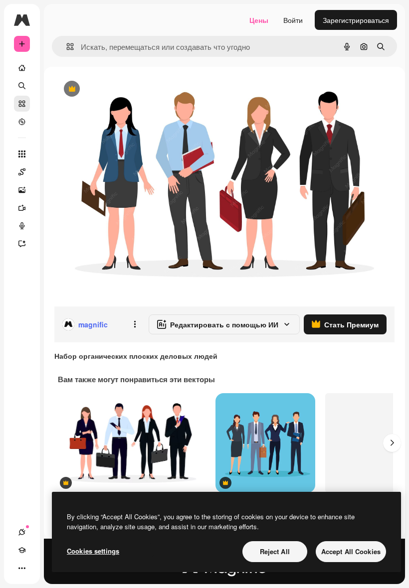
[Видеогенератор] (22, 208)
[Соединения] (22, 532)
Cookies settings (93, 551)
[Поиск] (22, 86)
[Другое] (22, 568)
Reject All (275, 551)
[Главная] (22, 68)
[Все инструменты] (22, 154)
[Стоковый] (22, 104)
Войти (293, 20)
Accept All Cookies (351, 551)
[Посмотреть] (22, 122)
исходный (121, 89)
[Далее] (392, 443)
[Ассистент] (22, 244)
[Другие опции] (135, 324)
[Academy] (22, 550)
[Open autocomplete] (66, 46)
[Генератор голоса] (22, 226)
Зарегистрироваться (356, 20)
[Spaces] (22, 172)
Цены (258, 20)
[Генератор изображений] (22, 190)
